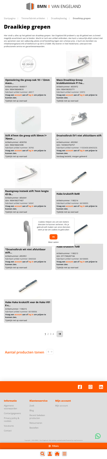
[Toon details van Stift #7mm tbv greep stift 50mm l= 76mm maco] (28, 120)
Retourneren (35, 423)
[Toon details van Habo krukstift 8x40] (79, 178)
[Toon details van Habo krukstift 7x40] (79, 231)
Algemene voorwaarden (10, 407)
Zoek (31, 405)
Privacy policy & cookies (11, 419)
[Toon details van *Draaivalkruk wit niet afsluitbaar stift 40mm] (28, 233)
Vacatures (9, 425)
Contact (8, 430)
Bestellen (33, 427)
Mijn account (61, 405)
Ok (53, 237)
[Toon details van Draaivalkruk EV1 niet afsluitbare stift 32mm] (79, 120)
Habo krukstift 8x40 (68, 193)
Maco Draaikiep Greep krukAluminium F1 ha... (70, 81)
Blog (31, 410)
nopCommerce (78, 440)
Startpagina (9, 18)
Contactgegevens (12, 413)
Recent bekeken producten (37, 417)
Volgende (60, 334)
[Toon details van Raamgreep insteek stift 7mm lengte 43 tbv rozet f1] (28, 175)
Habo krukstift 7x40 (68, 246)
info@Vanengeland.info (14, 43)
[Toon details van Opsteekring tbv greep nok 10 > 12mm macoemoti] (28, 64)
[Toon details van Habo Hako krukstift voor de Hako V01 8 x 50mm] (28, 286)
